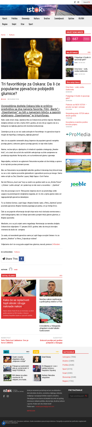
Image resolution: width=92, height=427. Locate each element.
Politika (14, 18)
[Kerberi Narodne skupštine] (37, 377)
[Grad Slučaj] (37, 359)
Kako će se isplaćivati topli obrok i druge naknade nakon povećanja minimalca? (16, 304)
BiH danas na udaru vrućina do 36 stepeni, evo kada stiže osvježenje (19, 378)
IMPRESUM (31, 411)
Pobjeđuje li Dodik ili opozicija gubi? (82, 58)
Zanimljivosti (59, 18)
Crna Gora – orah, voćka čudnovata (81, 70)
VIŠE (89, 52)
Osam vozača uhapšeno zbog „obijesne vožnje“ (19, 359)
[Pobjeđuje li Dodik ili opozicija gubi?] (70, 61)
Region (4, 24)
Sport (31, 24)
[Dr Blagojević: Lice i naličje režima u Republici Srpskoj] (37, 368)
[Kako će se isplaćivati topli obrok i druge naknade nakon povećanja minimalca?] (18, 288)
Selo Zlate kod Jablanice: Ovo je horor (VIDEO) (14, 341)
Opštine (71, 18)
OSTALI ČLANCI (8, 276)
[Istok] (46, 10)
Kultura (36, 18)
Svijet (14, 24)
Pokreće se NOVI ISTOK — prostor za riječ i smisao (76, 106)
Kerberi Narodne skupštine (48, 376)
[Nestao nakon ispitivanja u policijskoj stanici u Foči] (50, 288)
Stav (22, 24)
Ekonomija (25, 18)
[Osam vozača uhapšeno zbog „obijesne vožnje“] (7, 359)
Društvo (47, 18)
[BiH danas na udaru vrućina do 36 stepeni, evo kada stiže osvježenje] (7, 377)
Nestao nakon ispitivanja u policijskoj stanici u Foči (50, 300)
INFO (6, 352)
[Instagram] (78, 2)
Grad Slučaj (46, 357)
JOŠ (60, 275)
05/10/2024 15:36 (13, 99)
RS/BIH (81, 18)
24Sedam (56, 244)
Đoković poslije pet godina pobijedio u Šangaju (51, 341)
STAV (36, 352)
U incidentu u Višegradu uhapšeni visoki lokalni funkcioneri (49, 328)
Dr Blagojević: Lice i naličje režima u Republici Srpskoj (49, 368)
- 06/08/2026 (81, 62)
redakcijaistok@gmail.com (45, 406)
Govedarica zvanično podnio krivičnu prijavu (77, 123)
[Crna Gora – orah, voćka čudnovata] (70, 72)
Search (85, 2)
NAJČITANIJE (72, 53)
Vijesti (4, 18)
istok (4, 99)
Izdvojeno (66, 357)
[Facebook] (74, 2)
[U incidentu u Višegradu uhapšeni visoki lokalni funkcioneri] (50, 314)
